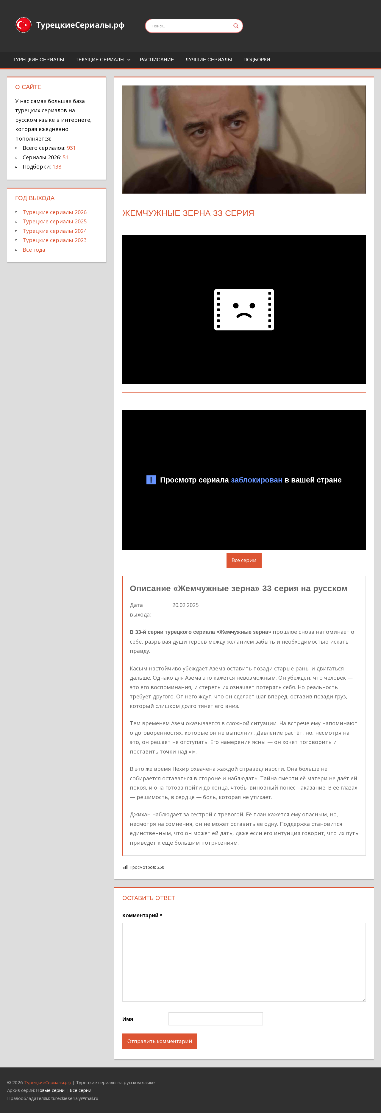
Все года (34, 249)
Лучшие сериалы (208, 59)
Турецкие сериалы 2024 (55, 230)
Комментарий (142, 916)
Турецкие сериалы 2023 (55, 240)
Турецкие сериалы (38, 59)
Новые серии (50, 1090)
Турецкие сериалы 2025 (55, 221)
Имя (127, 1019)
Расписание (157, 59)
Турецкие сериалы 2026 (55, 212)
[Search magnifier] (236, 26)
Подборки (256, 59)
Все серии (244, 560)
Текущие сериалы (100, 59)
